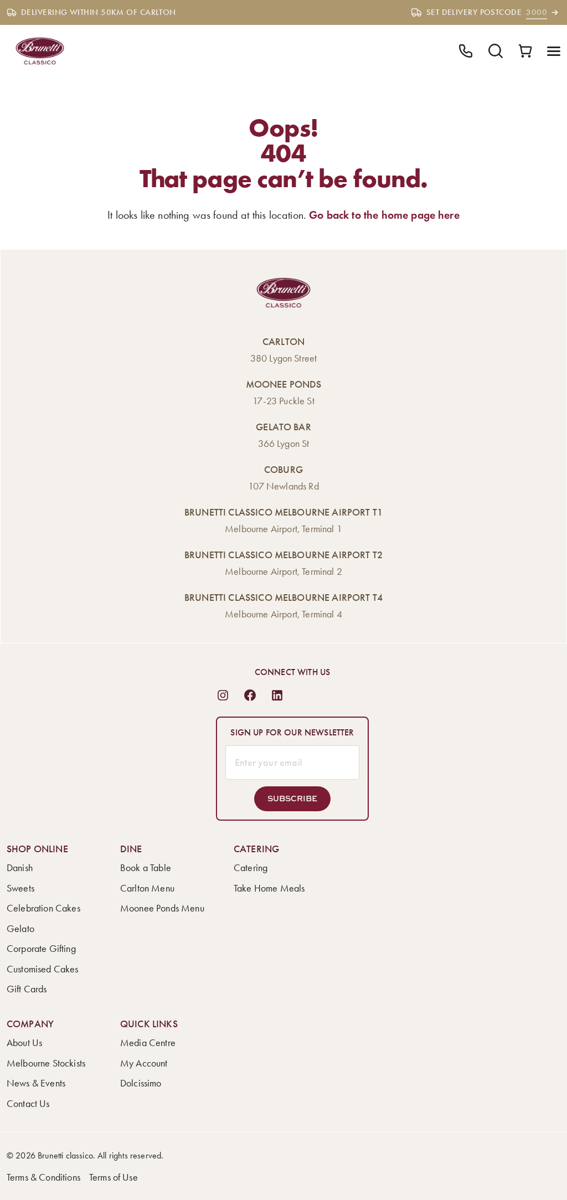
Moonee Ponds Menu (162, 908)
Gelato (20, 929)
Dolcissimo (141, 1083)
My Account (144, 1063)
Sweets (20, 888)
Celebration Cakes (43, 908)
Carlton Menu (147, 888)
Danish (20, 868)
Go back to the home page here (384, 215)
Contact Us (28, 1104)
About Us (24, 1043)
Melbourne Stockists (46, 1063)
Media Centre (148, 1043)
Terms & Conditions (43, 1177)
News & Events (36, 1083)
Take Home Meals (269, 888)
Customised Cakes (43, 969)
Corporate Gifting (41, 949)
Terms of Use (113, 1177)
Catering (250, 868)
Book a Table (145, 868)
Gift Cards (27, 989)
